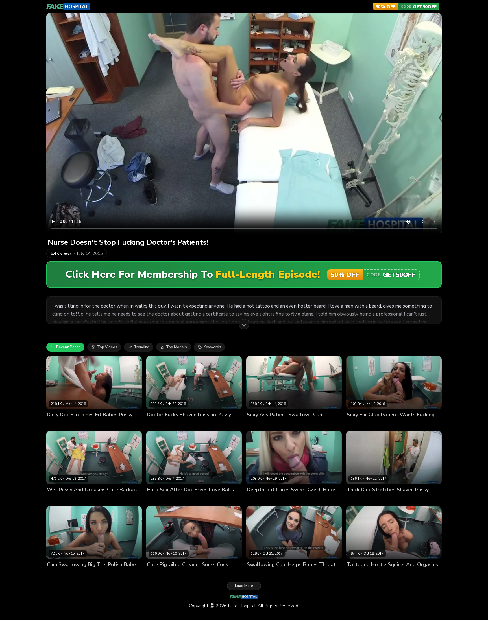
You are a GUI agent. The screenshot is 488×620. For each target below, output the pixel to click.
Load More (244, 585)
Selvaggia (156, 574)
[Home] (68, 6)
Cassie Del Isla (60, 424)
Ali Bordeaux (158, 499)
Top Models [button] (176, 347)
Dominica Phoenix (262, 574)
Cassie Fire (156, 424)
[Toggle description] (244, 324)
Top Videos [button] (107, 347)
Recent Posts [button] (68, 347)
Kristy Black (57, 499)
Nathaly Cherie (260, 499)
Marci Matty (357, 499)
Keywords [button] (212, 347)
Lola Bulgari (357, 574)
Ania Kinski (56, 574)
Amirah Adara (259, 424)
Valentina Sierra (361, 424)
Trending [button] (141, 347)
